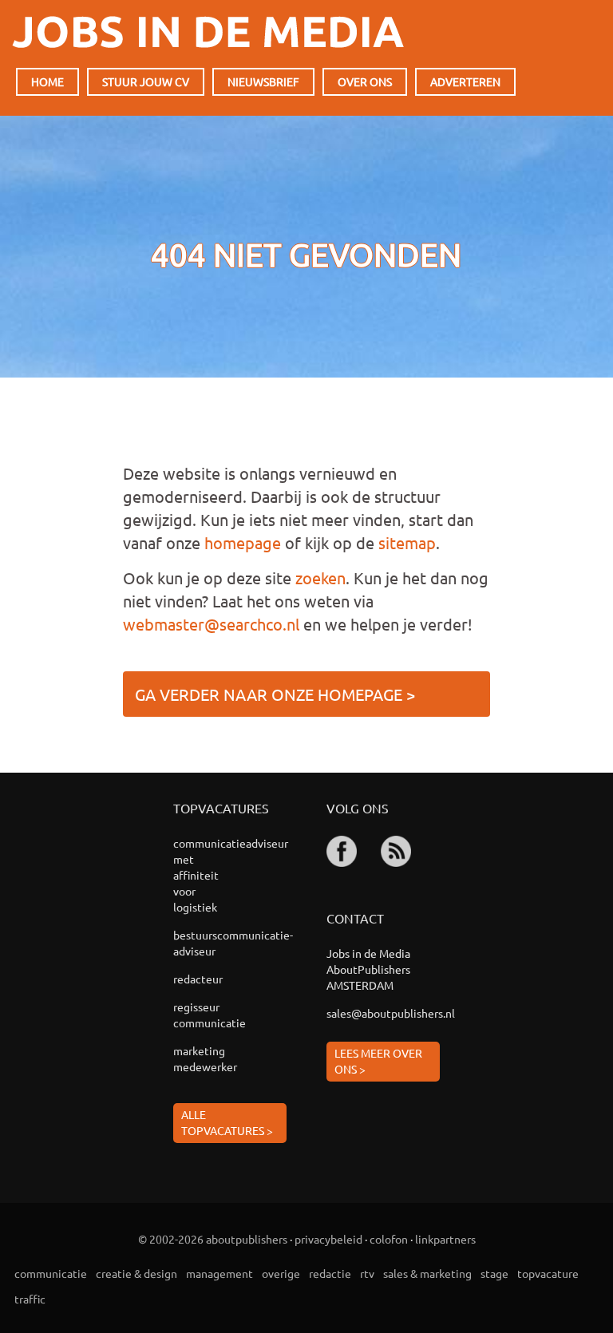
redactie (330, 1273)
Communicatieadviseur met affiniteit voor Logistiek (207, 875)
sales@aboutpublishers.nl (383, 1013)
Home (47, 81)
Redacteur (198, 978)
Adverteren (465, 81)
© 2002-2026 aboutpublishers (212, 1239)
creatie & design (136, 1273)
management (219, 1273)
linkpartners (445, 1239)
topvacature (548, 1273)
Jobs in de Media (208, 32)
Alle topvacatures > (227, 1122)
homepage (242, 542)
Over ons (365, 81)
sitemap (407, 542)
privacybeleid (328, 1239)
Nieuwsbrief (263, 81)
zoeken (320, 577)
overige (281, 1273)
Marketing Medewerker (205, 1058)
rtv (367, 1273)
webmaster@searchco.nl (211, 624)
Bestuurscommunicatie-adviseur (207, 943)
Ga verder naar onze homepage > (275, 694)
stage (494, 1273)
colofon (389, 1239)
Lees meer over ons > (378, 1061)
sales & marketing (427, 1273)
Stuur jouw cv (145, 81)
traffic (29, 1298)
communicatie (50, 1273)
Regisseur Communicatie (207, 1014)
